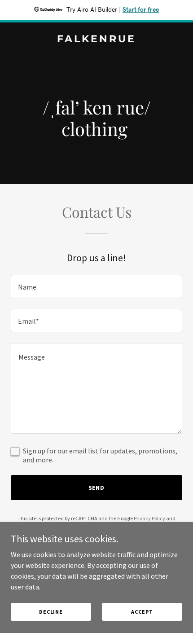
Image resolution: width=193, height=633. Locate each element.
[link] (96, 39)
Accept (142, 611)
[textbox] (96, 286)
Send (96, 488)
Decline (51, 611)
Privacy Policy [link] (149, 518)
